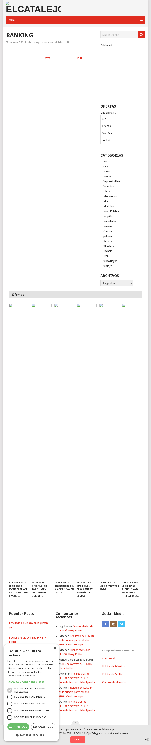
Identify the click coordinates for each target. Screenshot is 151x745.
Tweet (46, 58)
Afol (105, 161)
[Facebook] (105, 624)
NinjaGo (108, 216)
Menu (12, 19)
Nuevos (107, 226)
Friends (106, 125)
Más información (26, 675)
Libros (106, 191)
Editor (61, 42)
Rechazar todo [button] (43, 726)
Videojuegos (110, 261)
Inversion (108, 186)
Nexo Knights (111, 211)
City (104, 118)
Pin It (79, 58)
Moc (105, 201)
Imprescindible (111, 181)
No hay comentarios (42, 42)
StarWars (108, 246)
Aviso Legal (108, 658)
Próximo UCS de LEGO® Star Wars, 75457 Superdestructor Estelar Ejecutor (77, 678)
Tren (106, 256)
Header (107, 176)
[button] (31, 681)
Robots (107, 241)
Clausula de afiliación (114, 682)
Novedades (109, 221)
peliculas (108, 236)
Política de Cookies (112, 674)
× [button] (54, 648)
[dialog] (31, 692)
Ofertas (107, 231)
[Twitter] (121, 624)
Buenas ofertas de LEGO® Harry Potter (27, 639)
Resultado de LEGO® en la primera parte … (28, 625)
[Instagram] (113, 624)
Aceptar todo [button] (18, 726)
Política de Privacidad (114, 666)
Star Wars (107, 133)
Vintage (107, 265)
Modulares (109, 206)
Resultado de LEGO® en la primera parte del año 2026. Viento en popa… (76, 640)
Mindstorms (110, 196)
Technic (106, 140)
